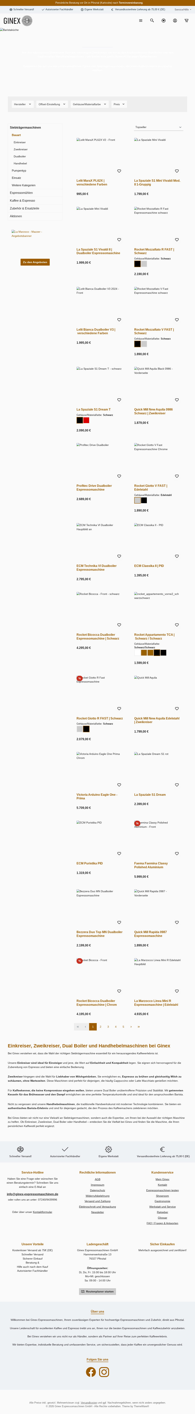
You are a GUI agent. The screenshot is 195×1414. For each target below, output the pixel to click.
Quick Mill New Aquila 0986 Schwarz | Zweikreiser (153, 411)
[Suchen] (152, 21)
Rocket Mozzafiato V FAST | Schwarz (154, 331)
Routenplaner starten (99, 1291)
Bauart (16, 135)
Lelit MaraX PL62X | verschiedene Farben (92, 182)
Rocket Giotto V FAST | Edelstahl (150, 487)
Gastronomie (162, 1201)
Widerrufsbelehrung (97, 1195)
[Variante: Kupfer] (144, 652)
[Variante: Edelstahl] (144, 264)
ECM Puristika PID (90, 863)
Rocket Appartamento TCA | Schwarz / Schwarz (154, 636)
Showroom (162, 1195)
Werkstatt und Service (162, 1206)
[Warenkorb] (186, 21)
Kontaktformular (42, 1211)
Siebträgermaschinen (25, 127)
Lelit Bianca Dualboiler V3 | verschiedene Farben (96, 331)
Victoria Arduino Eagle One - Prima (97, 796)
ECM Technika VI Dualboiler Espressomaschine (97, 567)
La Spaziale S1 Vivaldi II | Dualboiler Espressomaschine (98, 251)
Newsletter (97, 1212)
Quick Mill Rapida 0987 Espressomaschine (150, 933)
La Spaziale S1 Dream (150, 794)
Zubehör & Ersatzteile (24, 208)
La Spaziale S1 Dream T (94, 409)
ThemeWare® (141, 1406)
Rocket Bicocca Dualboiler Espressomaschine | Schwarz (98, 636)
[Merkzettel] (163, 21)
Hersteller (20, 104)
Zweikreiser (21, 149)
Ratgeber (162, 1212)
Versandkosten (89, 1402)
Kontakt (162, 1184)
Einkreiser (20, 142)
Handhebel (20, 163)
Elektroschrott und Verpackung (97, 1206)
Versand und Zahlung (97, 1201)
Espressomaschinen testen (162, 1190)
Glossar (162, 1217)
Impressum (97, 1184)
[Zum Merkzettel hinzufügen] (119, 171)
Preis (117, 104)
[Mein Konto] (175, 21)
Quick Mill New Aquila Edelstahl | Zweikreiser (156, 720)
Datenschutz (97, 1190)
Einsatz (16, 177)
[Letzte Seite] (138, 1026)
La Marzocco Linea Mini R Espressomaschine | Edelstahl (156, 1002)
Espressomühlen (21, 192)
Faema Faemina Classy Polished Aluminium (151, 865)
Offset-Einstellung (50, 104)
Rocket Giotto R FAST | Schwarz (100, 718)
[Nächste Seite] (131, 1026)
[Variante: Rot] (86, 420)
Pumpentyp (19, 170)
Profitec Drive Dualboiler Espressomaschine (94, 487)
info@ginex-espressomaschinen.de (32, 1194)
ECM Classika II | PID (149, 565)
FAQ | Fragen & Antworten (162, 1223)
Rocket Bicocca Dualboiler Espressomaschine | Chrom (97, 1002)
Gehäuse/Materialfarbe (87, 104)
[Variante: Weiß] (137, 652)
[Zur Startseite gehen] (18, 20)
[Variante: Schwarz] (137, 264)
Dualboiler (20, 156)
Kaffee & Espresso (22, 200)
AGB (97, 1179)
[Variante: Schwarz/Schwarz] (157, 652)
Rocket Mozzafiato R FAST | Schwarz (154, 251)
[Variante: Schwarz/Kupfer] (150, 652)
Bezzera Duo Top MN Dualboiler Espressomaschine (99, 933)
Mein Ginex (162, 1179)
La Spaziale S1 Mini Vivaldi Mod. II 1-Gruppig (157, 182)
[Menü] (140, 21)
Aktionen (16, 216)
